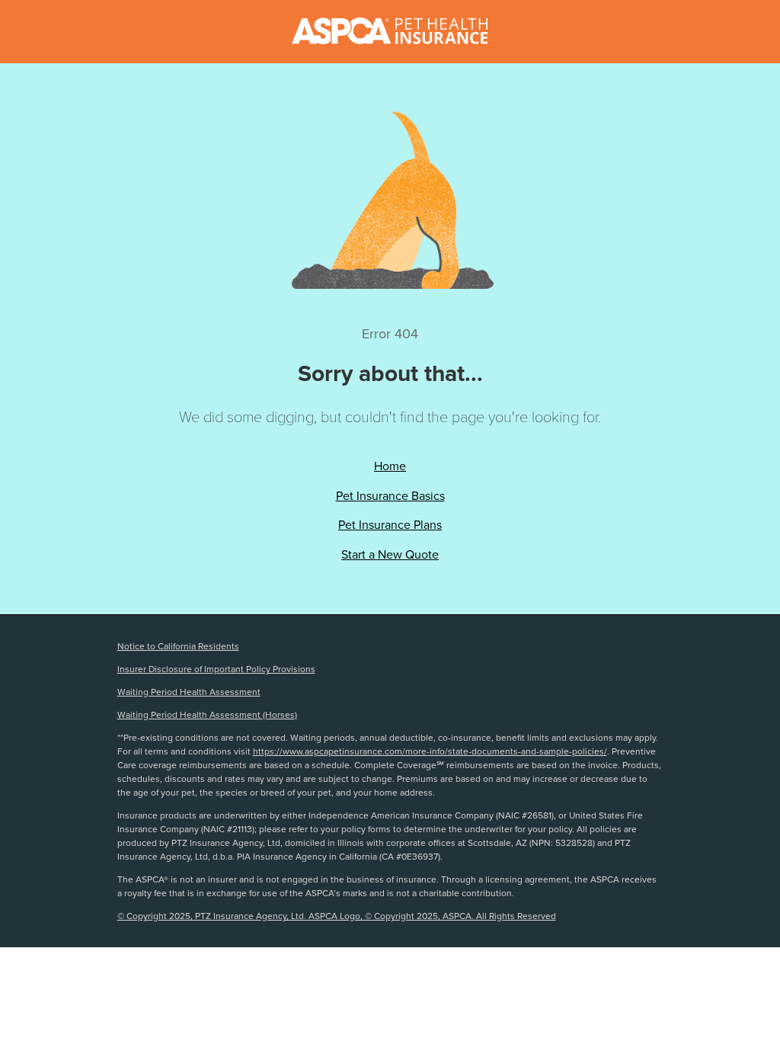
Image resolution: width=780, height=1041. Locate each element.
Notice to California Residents (178, 646)
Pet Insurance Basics (390, 495)
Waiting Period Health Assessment (189, 692)
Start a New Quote (390, 554)
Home (390, 466)
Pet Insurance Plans (390, 524)
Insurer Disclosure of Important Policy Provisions (216, 669)
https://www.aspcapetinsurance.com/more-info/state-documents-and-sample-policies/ (430, 751)
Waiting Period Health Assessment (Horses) (207, 715)
